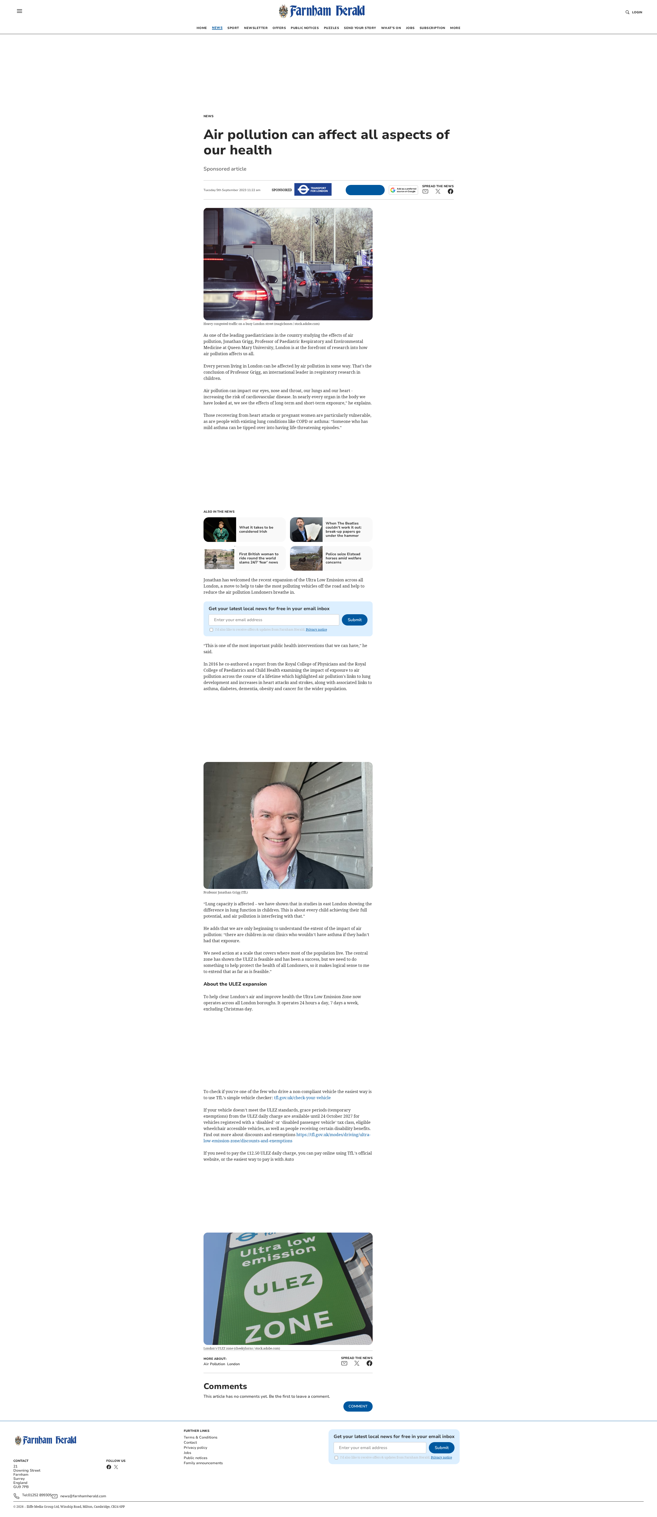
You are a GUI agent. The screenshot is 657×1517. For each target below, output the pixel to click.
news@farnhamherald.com (83, 1496)
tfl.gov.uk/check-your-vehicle (302, 1097)
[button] (19, 11)
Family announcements (203, 1463)
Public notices (195, 1457)
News (209, 116)
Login (637, 12)
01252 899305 (40, 1495)
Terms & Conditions (200, 1437)
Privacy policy (195, 1447)
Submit (355, 620)
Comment (358, 1406)
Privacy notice (316, 629)
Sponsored (282, 190)
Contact (190, 1442)
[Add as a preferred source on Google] (403, 190)
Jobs (187, 1452)
